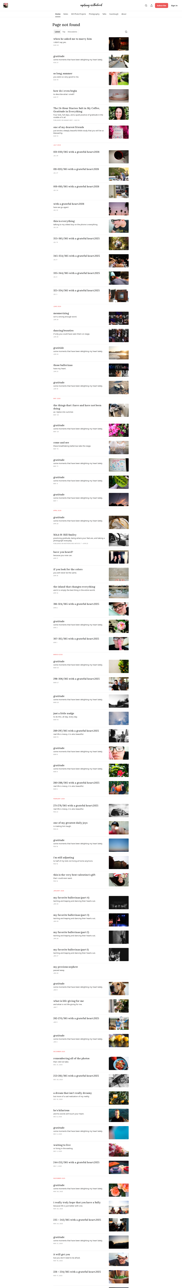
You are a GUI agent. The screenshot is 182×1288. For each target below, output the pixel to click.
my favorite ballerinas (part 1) (71, 949)
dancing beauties (63, 330)
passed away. (59, 970)
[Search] (146, 5)
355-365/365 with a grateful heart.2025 (76, 238)
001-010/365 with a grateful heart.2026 (76, 186)
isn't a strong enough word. (65, 316)
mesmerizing (61, 313)
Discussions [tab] (72, 32)
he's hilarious (61, 1110)
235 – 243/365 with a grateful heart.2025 (77, 1219)
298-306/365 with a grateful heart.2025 (76, 678)
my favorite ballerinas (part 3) (71, 914)
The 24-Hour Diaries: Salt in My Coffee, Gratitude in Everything (76, 110)
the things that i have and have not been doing (77, 407)
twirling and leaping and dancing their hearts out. (74, 901)
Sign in (174, 5)
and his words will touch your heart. (68, 1113)
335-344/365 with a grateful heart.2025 (76, 273)
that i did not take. (61, 1061)
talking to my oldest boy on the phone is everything (75, 224)
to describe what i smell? (63, 94)
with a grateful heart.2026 (68, 203)
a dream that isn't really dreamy (72, 1092)
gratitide (58, 347)
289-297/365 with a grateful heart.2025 (76, 730)
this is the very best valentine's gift (74, 874)
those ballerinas (62, 365)
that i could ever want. (62, 878)
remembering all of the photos (71, 1058)
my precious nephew (65, 966)
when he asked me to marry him (72, 38)
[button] (58, 14)
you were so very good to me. (66, 77)
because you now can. (62, 555)
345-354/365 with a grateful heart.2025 (76, 255)
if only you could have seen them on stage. (71, 334)
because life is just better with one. (68, 1206)
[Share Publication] (151, 5)
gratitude (59, 56)
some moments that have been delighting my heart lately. (78, 59)
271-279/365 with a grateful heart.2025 (75, 805)
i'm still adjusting (63, 857)
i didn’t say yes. (59, 42)
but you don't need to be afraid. (66, 1257)
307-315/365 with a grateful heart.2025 (76, 638)
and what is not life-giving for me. (67, 1004)
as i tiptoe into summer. (63, 412)
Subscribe (161, 5)
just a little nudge (63, 713)
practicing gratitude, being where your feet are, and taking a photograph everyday (79, 539)
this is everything (64, 221)
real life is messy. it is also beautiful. (68, 734)
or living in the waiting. (63, 1148)
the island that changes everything (74, 586)
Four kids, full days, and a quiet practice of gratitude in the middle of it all (78, 116)
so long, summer (62, 73)
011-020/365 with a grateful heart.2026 (76, 169)
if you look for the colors (67, 569)
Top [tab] (63, 32)
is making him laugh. (62, 826)
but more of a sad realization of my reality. (71, 1096)
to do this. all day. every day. (65, 716)
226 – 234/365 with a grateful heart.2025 (77, 1271)
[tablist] (65, 31)
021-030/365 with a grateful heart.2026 (76, 151)
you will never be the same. (65, 572)
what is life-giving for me (68, 1000)
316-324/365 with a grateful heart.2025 (76, 603)
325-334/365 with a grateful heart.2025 (76, 290)
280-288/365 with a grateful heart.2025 (76, 782)
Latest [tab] (57, 32)
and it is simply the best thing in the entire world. (74, 590)
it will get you (61, 1254)
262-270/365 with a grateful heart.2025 (76, 1018)
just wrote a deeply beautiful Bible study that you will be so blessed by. (78, 131)
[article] (91, 43)
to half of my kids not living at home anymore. (73, 861)
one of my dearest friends (68, 127)
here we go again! (61, 207)
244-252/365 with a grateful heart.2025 (76, 1162)
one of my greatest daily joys (70, 822)
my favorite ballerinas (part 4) (71, 897)
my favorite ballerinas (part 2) (71, 932)
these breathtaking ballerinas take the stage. (72, 446)
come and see (61, 442)
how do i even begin (65, 90)
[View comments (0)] (72, 158)
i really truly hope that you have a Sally (77, 1202)
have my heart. (59, 368)
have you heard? (63, 551)
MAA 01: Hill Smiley (65, 534)
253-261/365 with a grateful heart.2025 (76, 1075)
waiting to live (62, 1144)
